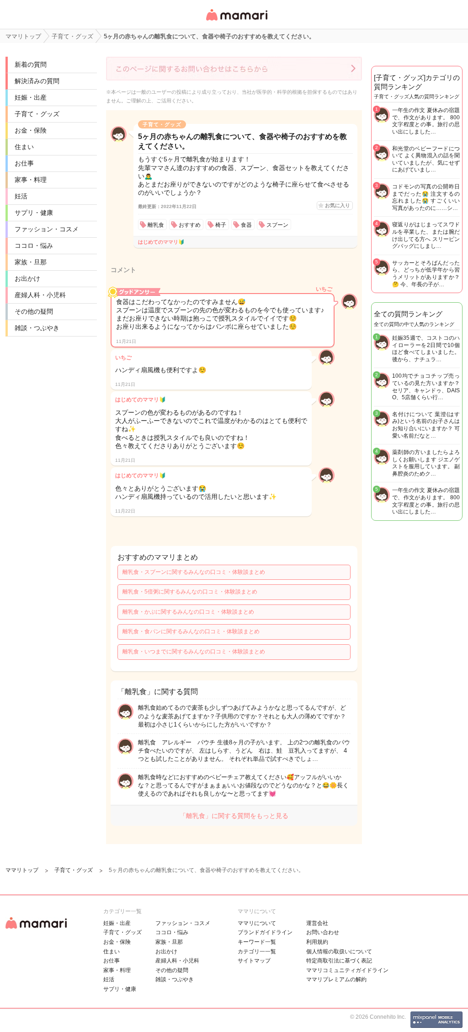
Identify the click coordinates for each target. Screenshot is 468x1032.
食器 (246, 225)
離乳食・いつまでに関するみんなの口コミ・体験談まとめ (193, 651)
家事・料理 (31, 179)
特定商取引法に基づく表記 (339, 960)
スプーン (277, 225)
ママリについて (257, 923)
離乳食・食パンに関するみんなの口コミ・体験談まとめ (191, 631)
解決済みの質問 (37, 81)
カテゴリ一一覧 (257, 951)
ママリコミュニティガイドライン (347, 970)
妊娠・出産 (31, 97)
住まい (24, 146)
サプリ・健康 (34, 212)
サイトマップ (254, 960)
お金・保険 (31, 130)
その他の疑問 (34, 311)
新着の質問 (31, 64)
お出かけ (27, 278)
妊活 (21, 196)
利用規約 (317, 942)
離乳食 (156, 225)
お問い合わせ (322, 932)
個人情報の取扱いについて (339, 951)
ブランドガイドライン (265, 932)
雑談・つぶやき (37, 328)
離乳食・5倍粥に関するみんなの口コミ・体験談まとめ (189, 591)
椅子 (220, 225)
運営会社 (317, 923)
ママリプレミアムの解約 (336, 979)
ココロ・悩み (34, 245)
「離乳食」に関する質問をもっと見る (234, 815)
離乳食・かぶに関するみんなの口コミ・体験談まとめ (188, 612)
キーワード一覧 (257, 942)
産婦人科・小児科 (40, 295)
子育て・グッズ (37, 114)
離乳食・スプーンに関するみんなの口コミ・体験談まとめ (193, 572)
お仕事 (24, 163)
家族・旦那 (31, 262)
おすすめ (190, 225)
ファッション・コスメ (47, 229)
